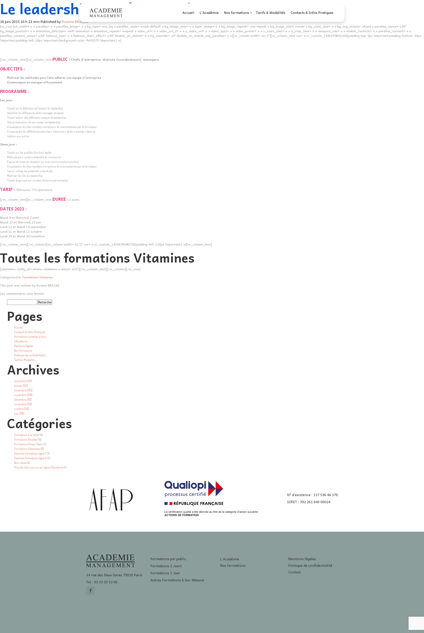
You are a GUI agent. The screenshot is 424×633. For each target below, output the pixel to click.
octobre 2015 (21, 409)
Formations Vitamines (37, 277)
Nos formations (236, 12)
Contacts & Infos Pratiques (312, 12)
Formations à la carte (26, 435)
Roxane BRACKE (75, 21)
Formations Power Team (28, 444)
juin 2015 (19, 413)
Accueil (188, 12)
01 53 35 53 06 (105, 582)
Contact (294, 572)
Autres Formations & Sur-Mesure (177, 580)
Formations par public (168, 558)
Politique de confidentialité (29, 355)
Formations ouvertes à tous (30, 336)
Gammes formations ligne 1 (30, 453)
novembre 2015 (23, 404)
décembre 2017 (23, 399)
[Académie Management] (106, 12)
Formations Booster (25, 439)
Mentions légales (23, 346)
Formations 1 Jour (165, 573)
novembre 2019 (23, 390)
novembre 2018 (23, 395)
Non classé (20, 463)
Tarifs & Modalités (270, 12)
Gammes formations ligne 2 (30, 458)
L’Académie (209, 12)
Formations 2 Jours (166, 566)
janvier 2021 (21, 385)
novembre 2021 (23, 381)
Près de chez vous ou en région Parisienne (38, 467)
